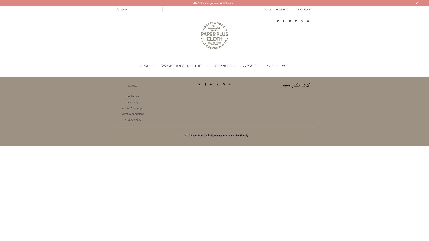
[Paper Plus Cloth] (214, 36)
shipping (133, 102)
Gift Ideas (276, 66)
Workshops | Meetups (182, 66)
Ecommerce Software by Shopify (229, 135)
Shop (145, 66)
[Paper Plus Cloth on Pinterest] (296, 21)
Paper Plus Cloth (200, 135)
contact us (133, 96)
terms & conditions (133, 114)
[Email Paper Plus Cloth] (308, 21)
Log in (266, 9)
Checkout (304, 9)
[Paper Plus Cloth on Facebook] (284, 21)
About (249, 66)
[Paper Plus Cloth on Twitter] (277, 21)
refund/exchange (132, 108)
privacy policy (133, 120)
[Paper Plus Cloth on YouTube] (290, 21)
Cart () (284, 9)
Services (223, 66)
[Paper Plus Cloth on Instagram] (302, 21)
